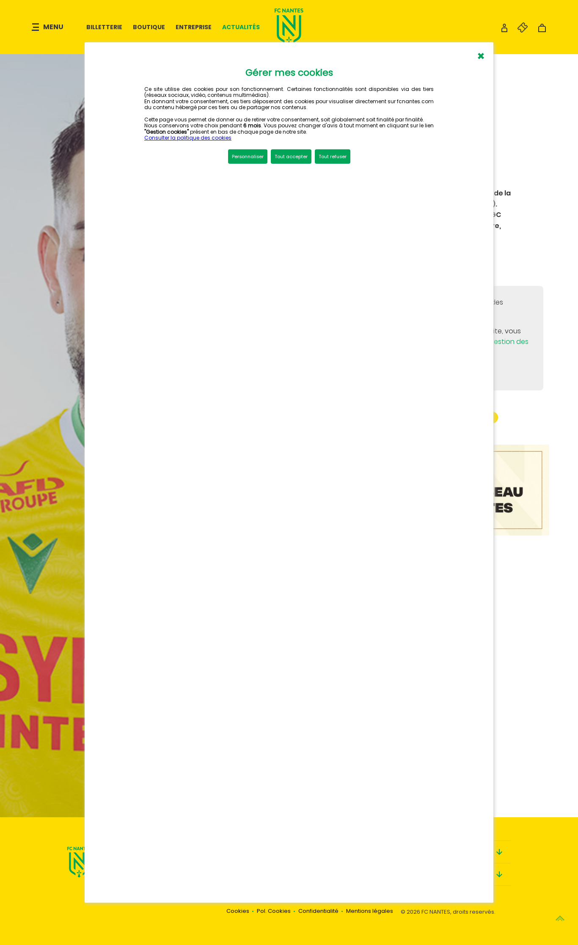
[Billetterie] (518, 30)
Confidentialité (318, 911)
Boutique (149, 27)
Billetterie (104, 27)
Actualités (241, 27)
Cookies (237, 911)
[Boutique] (542, 30)
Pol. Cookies (274, 911)
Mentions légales (369, 911)
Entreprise (194, 27)
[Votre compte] (504, 30)
